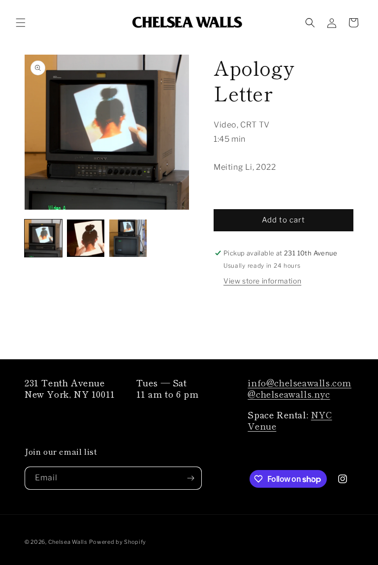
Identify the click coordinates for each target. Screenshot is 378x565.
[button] (21, 22)
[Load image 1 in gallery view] (43, 238)
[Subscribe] (190, 478)
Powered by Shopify (117, 541)
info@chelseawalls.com (299, 382)
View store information (262, 281)
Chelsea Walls (68, 541)
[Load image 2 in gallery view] (85, 238)
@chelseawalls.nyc (289, 393)
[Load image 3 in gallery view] (128, 238)
